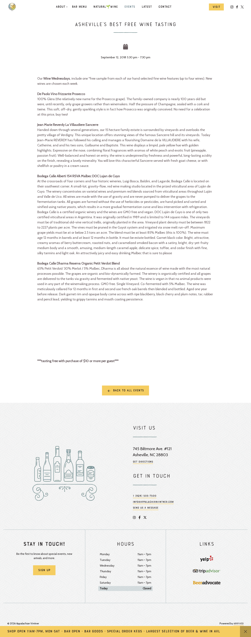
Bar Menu (79, 7)
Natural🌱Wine (105, 7)
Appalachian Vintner (12, 7)
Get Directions (143, 462)
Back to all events (128, 390)
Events (129, 7)
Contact (164, 7)
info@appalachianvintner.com (153, 502)
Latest (147, 7)
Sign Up (44, 570)
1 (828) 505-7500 (144, 496)
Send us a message (145, 508)
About (60, 7)
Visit (216, 7)
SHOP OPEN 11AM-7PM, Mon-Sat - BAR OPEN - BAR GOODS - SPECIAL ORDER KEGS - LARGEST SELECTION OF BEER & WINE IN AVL (113, 631)
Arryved (239, 624)
